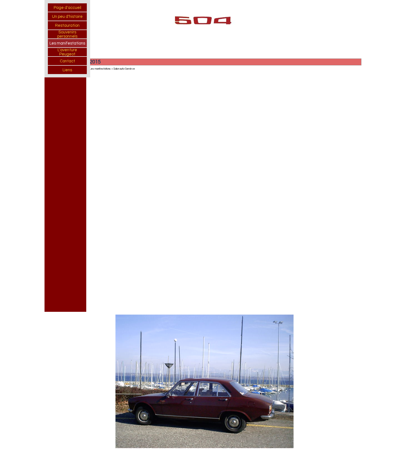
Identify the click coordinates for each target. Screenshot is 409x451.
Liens (67, 70)
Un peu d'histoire (67, 16)
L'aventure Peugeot (67, 52)
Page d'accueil (67, 8)
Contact (67, 61)
